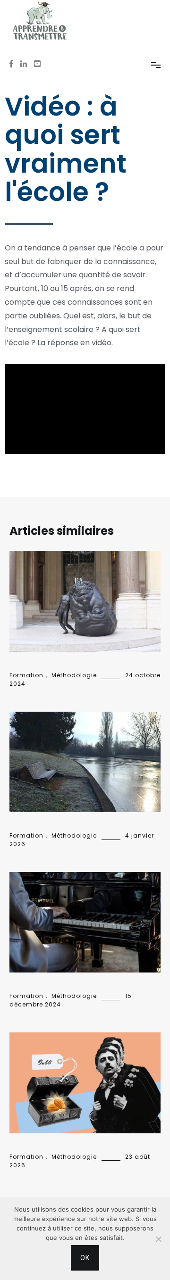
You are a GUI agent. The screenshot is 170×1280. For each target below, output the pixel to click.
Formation (26, 675)
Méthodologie (74, 675)
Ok (85, 1258)
